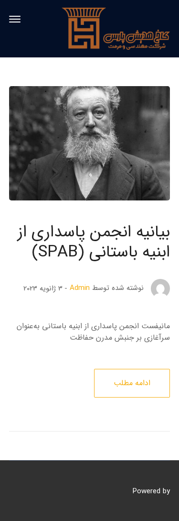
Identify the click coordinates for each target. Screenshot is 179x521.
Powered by (151, 491)
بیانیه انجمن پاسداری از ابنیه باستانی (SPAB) (94, 242)
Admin (80, 288)
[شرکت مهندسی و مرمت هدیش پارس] (116, 28)
